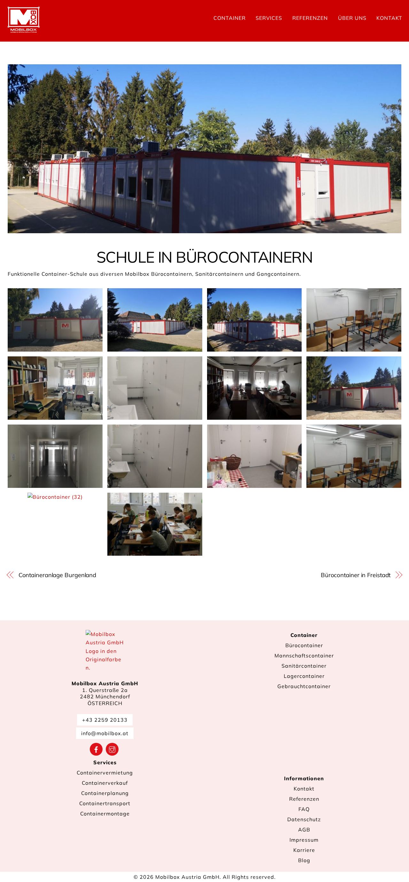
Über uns (352, 18)
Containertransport (104, 803)
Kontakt (389, 18)
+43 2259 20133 (104, 720)
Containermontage (105, 813)
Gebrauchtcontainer (304, 686)
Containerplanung (105, 793)
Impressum (304, 840)
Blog (304, 860)
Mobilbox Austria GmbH (187, 877)
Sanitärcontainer (304, 666)
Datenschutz (304, 819)
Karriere (304, 850)
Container (229, 18)
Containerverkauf (105, 783)
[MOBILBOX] (24, 29)
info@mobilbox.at (104, 733)
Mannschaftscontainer (304, 655)
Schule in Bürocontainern (204, 256)
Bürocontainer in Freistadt (355, 575)
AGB (304, 829)
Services (269, 18)
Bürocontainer (304, 645)
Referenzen (310, 18)
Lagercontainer (304, 676)
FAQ (304, 809)
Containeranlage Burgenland (57, 575)
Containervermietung (105, 772)
